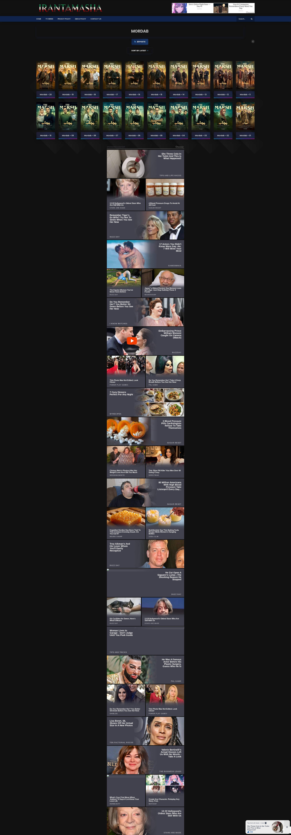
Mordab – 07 (112, 135)
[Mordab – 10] (45, 116)
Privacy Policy (64, 19)
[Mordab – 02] (223, 116)
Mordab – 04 (179, 135)
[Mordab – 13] (201, 75)
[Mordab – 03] (201, 116)
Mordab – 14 (178, 94)
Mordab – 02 (223, 135)
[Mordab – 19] (68, 75)
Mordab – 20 (46, 94)
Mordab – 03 (201, 135)
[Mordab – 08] (90, 116)
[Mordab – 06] (134, 116)
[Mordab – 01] (245, 116)
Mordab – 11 (245, 94)
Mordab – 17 (112, 94)
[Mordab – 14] (178, 75)
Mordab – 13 (201, 94)
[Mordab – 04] (178, 116)
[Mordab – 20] (45, 75)
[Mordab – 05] (156, 116)
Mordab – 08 (90, 135)
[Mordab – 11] (245, 75)
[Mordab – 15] (156, 75)
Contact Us (95, 19)
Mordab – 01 (245, 135)
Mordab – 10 (45, 135)
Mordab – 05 (156, 135)
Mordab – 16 (134, 94)
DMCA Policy (80, 19)
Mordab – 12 (223, 94)
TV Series (49, 19)
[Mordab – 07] (112, 116)
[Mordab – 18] (90, 75)
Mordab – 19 (68, 94)
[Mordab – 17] (112, 75)
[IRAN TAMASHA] (69, 8)
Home (38, 19)
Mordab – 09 (68, 135)
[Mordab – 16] (134, 75)
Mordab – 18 (90, 94)
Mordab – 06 (134, 135)
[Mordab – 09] (68, 116)
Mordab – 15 (156, 94)
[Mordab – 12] (223, 75)
